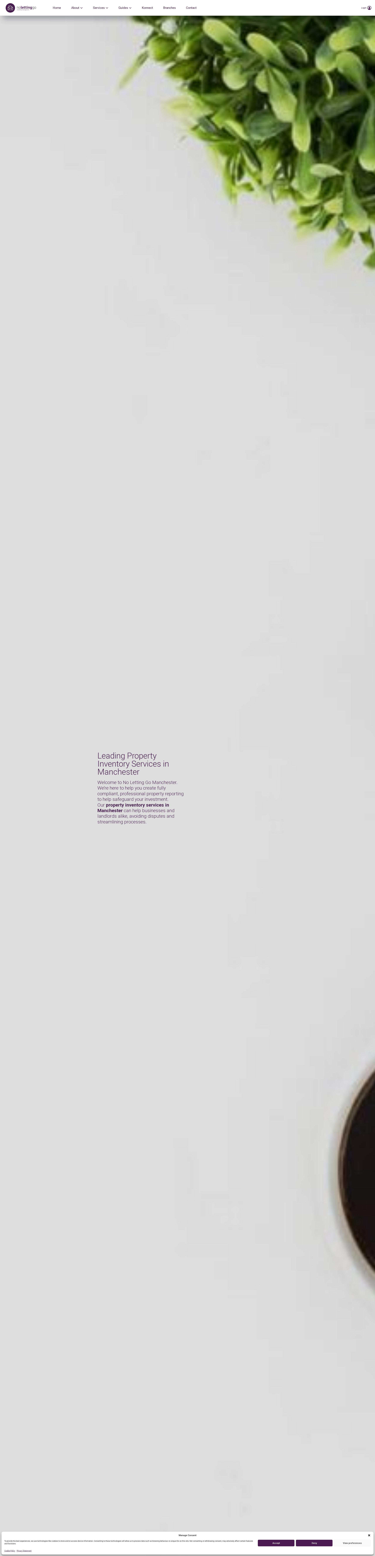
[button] (369, 1535)
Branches (169, 8)
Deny (314, 1543)
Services (99, 8)
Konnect (147, 8)
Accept (276, 1543)
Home (57, 8)
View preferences (352, 1543)
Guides (123, 8)
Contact (191, 8)
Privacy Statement (24, 1551)
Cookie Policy (9, 1551)
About (75, 8)
